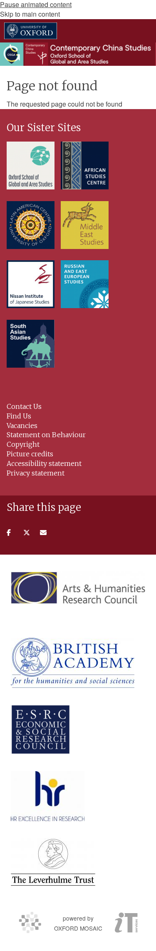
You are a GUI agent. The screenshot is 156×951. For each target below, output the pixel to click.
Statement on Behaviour (46, 435)
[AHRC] (78, 587)
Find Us (19, 416)
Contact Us (24, 406)
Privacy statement (35, 473)
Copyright (23, 444)
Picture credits (30, 454)
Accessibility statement (44, 463)
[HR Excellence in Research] (47, 796)
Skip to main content (30, 14)
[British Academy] (72, 663)
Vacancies (22, 425)
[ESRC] (40, 729)
